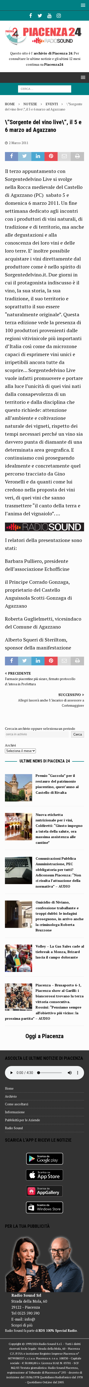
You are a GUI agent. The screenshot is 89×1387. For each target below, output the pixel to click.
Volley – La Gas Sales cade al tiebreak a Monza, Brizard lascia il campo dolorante (60, 952)
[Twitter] (40, 16)
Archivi (10, 745)
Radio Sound (14, 1128)
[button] (82, 5)
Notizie (30, 104)
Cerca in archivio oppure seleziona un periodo (40, 728)
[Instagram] (58, 16)
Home (9, 1088)
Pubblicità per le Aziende (22, 1120)
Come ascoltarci (16, 1104)
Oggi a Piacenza (44, 1036)
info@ (29, 1319)
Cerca (77, 734)
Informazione (15, 1112)
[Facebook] (30, 16)
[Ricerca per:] (44, 88)
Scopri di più (21, 1325)
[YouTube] (49, 16)
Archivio (11, 1096)
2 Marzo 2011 (18, 143)
